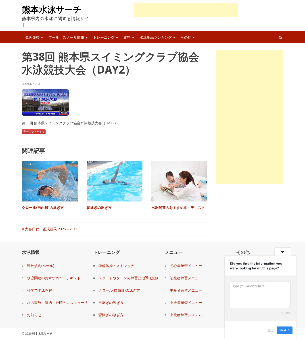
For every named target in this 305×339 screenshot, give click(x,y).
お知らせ (34, 314)
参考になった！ (33, 131)
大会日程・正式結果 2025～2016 (50, 229)
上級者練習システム (186, 314)
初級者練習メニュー (186, 277)
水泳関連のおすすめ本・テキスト (178, 207)
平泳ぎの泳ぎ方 (110, 302)
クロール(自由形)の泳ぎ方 (43, 207)
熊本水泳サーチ (52, 9)
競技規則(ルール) (40, 265)
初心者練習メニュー (186, 265)
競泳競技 (32, 37)
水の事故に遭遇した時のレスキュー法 (57, 302)
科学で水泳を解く (41, 290)
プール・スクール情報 (66, 37)
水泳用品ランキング (156, 37)
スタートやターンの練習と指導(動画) (128, 277)
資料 (127, 37)
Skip (270, 330)
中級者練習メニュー (186, 290)
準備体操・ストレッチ (116, 265)
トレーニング (104, 37)
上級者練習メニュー (186, 302)
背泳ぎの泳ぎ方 (99, 207)
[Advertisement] (186, 10)
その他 (186, 37)
